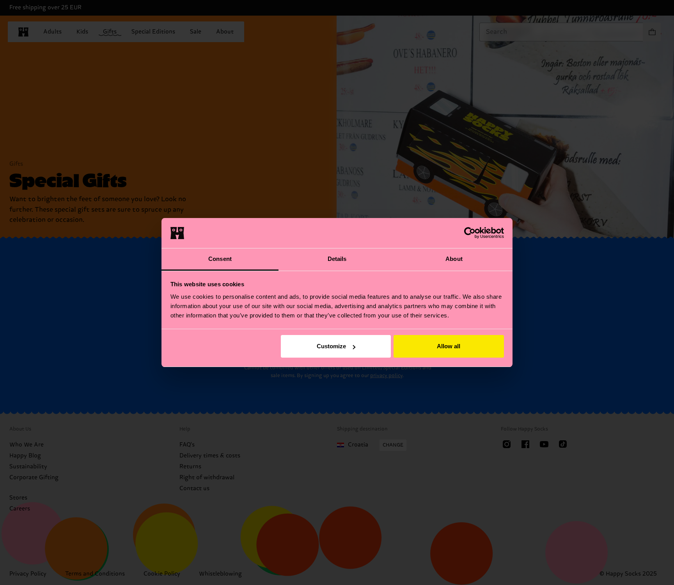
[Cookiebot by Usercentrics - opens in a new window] (470, 233)
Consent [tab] (220, 258)
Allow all (448, 346)
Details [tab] (337, 258)
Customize (331, 346)
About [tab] (454, 258)
